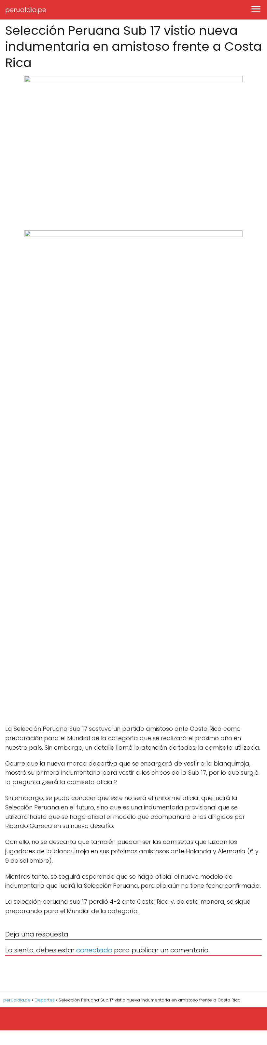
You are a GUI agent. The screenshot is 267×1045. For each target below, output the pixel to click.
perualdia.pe (25, 9)
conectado (94, 950)
